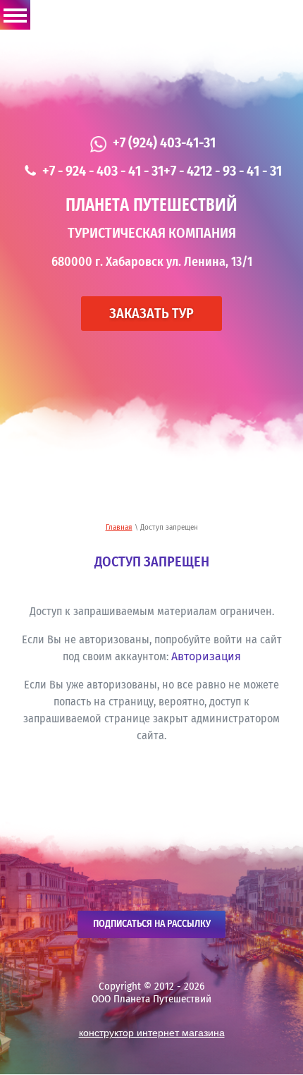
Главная (119, 527)
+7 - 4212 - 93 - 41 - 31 (222, 171)
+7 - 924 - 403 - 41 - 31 (102, 171)
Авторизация (206, 656)
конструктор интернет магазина (152, 1032)
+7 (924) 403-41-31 (164, 143)
